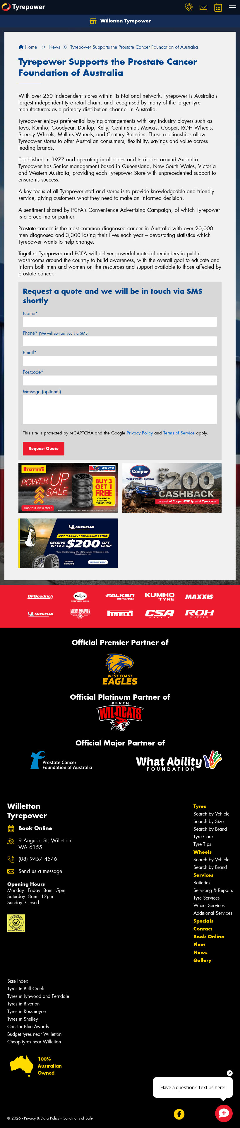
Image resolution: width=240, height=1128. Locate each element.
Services (203, 875)
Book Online (208, 936)
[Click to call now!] (189, 7)
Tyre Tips (202, 844)
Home (30, 47)
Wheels (202, 852)
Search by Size (208, 821)
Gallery (202, 960)
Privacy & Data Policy (41, 1118)
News (200, 952)
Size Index (17, 981)
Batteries (201, 883)
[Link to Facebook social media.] (179, 1114)
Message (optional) (42, 392)
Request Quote (44, 448)
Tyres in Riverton (23, 1004)
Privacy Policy (140, 433)
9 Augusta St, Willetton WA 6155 (44, 844)
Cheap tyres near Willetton (34, 1042)
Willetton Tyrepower (125, 21)
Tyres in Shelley (22, 1019)
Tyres (199, 806)
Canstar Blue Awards (28, 1027)
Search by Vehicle (211, 814)
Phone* (56, 333)
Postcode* (33, 372)
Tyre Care (203, 837)
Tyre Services (206, 898)
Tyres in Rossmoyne (26, 1011)
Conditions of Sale (78, 1118)
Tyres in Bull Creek (25, 989)
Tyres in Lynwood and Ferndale (38, 996)
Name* (30, 313)
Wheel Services (208, 905)
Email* (30, 353)
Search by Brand (210, 829)
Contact (202, 929)
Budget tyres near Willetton (34, 1034)
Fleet (199, 944)
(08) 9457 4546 (37, 859)
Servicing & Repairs (213, 890)
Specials (203, 921)
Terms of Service (179, 433)
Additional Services (212, 913)
